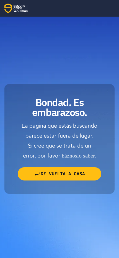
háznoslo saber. (79, 156)
